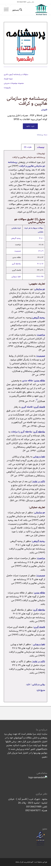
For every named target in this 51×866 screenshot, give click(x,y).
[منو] (7, 9)
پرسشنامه (40, 135)
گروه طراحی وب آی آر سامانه (24, 862)
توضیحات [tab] (40, 147)
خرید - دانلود (30, 126)
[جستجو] (16, 9)
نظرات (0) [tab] (28, 147)
